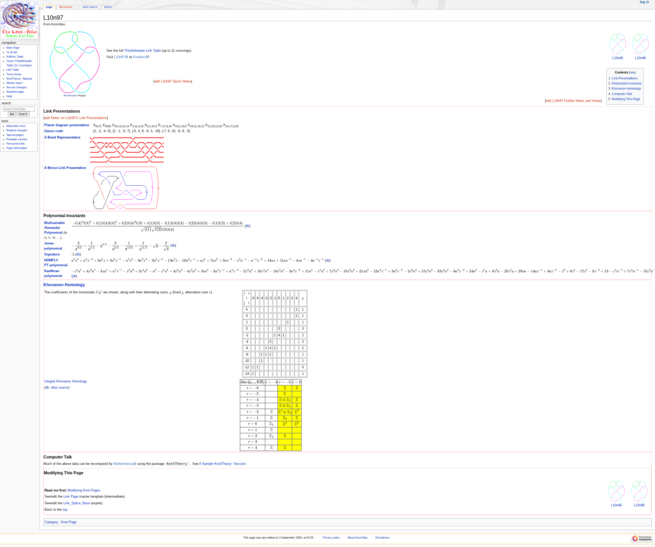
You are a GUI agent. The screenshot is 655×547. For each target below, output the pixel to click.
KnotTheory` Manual (19, 78)
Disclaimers (382, 537)
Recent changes (16, 87)
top (65, 509)
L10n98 (640, 58)
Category (51, 522)
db (247, 226)
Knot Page (69, 522)
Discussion (65, 6)
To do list (11, 52)
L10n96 (617, 58)
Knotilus (139, 57)
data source (59, 387)
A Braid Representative (62, 137)
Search (6, 103)
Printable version (16, 139)
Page (49, 6)
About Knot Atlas (357, 537)
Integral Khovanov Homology (65, 381)
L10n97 (119, 57)
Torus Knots (13, 74)
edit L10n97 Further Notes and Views (573, 101)
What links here (16, 125)
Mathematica (123, 464)
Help (9, 96)
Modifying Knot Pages (84, 490)
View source (89, 6)
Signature (52, 254)
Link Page (70, 496)
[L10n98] (640, 44)
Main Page (12, 47)
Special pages (15, 134)
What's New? (14, 82)
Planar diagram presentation (66, 125)
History (108, 6)
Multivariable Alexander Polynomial (54, 227)
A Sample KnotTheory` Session (222, 464)
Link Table (12, 69)
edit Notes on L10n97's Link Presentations (76, 118)
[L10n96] (617, 44)
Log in (644, 2)
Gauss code (53, 131)
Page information (16, 147)
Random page (15, 91)
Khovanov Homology (64, 284)
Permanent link (15, 143)
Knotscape (70, 95)
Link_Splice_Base (76, 503)
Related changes (16, 130)
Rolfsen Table (14, 56)
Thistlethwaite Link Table (142, 50)
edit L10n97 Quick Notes (173, 81)
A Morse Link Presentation (65, 168)
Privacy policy (331, 537)
